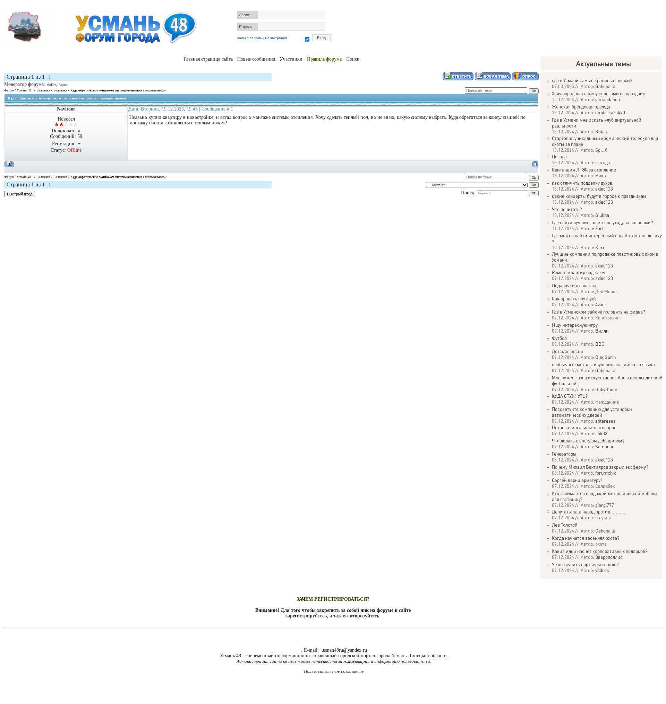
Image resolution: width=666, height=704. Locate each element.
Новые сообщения (256, 59)
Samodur (604, 446)
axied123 (604, 189)
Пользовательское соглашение (334, 671)
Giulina (602, 215)
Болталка (43, 90)
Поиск (352, 59)
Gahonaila (605, 86)
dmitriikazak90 (610, 112)
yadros (602, 570)
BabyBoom (606, 389)
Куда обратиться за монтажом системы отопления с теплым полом (117, 90)
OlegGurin (605, 357)
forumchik (605, 473)
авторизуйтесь (363, 615)
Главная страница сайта (208, 59)
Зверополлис (609, 557)
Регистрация (276, 38)
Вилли (602, 331)
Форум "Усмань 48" (18, 90)
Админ (63, 85)
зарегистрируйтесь (306, 615)
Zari (599, 228)
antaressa (605, 421)
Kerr (600, 247)
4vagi (600, 304)
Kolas (601, 131)
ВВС (599, 344)
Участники (291, 59)
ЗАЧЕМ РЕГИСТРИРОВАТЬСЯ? (333, 599)
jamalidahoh (607, 99)
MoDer (51, 85)
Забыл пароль (249, 38)
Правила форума (324, 59)
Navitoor (66, 109)
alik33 (601, 433)
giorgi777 (604, 505)
